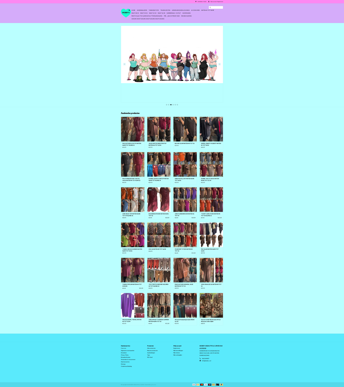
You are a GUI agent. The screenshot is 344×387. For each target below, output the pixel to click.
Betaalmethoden (125, 357)
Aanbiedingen (151, 352)
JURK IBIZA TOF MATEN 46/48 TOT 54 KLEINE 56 (131, 214)
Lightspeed (153, 384)
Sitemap (123, 364)
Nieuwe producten (152, 350)
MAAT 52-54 (152, 13)
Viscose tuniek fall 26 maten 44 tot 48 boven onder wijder (211, 320)
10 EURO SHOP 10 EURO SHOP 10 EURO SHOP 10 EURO (148, 19)
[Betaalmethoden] (194, 384)
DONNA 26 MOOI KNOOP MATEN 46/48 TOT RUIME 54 (159, 179)
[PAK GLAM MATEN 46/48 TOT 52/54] (211, 234)
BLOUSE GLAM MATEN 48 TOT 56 (184, 143)
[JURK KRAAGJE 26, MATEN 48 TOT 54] (211, 270)
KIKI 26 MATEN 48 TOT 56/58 (157, 249)
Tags (148, 355)
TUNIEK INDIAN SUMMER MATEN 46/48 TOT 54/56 (132, 250)
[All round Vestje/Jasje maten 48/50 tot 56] (185, 305)
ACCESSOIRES (195, 10)
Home (133, 10)
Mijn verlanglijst (177, 355)
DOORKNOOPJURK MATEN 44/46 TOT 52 (159, 214)
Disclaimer (124, 352)
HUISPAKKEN (186, 13)
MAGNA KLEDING (186, 16)
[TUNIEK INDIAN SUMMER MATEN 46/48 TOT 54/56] (132, 234)
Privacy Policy (125, 355)
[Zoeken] (210, 7)
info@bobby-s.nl (206, 360)
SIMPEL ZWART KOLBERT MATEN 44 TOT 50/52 (211, 144)
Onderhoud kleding (126, 366)
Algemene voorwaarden (127, 350)
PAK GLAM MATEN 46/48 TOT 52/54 (210, 250)
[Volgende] (219, 64)
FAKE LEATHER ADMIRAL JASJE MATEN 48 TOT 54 (184, 285)
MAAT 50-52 (144, 13)
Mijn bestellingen (178, 350)
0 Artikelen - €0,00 (201, 1)
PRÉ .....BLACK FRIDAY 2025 (172, 16)
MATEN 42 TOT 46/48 (207, 10)
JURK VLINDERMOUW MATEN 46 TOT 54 (184, 214)
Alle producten (151, 348)
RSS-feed (149, 357)
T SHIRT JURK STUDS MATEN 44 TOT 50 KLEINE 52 (210, 214)
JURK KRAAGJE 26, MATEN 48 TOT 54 (211, 285)
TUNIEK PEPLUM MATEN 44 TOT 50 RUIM (132, 285)
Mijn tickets (176, 352)
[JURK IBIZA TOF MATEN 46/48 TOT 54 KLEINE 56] (132, 199)
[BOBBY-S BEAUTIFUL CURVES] (126, 13)
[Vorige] (124, 64)
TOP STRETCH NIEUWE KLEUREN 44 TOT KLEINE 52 (158, 285)
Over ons (123, 348)
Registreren (176, 348)
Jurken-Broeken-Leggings (181, 10)
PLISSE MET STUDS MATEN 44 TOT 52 (184, 250)
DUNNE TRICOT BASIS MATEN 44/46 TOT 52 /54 (210, 179)
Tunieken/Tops (154, 10)
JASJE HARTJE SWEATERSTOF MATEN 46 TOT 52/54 (157, 144)
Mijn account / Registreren (216, 1)
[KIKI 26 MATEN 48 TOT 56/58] (159, 234)
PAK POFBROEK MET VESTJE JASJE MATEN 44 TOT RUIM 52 (131, 179)
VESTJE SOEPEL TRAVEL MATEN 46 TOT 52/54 (131, 320)
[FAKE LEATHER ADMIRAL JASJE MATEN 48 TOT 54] (185, 270)
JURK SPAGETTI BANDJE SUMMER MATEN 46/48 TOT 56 (159, 320)
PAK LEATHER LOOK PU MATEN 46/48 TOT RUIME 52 (131, 144)
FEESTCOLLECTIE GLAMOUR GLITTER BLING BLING (147, 16)
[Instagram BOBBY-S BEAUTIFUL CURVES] (181, 337)
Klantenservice (125, 362)
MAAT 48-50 (135, 13)
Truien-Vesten (165, 10)
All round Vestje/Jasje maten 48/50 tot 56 (184, 320)
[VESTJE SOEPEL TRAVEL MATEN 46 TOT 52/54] (132, 305)
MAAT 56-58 (161, 13)
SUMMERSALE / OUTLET (174, 13)
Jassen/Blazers (142, 10)
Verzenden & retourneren (128, 359)
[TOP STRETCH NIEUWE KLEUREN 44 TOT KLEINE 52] (159, 270)
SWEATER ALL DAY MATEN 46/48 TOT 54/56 (184, 179)
